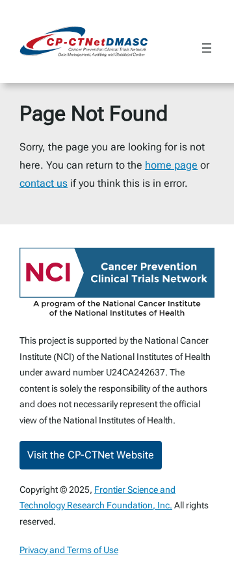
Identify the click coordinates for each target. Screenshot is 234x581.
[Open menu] (206, 48)
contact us (44, 183)
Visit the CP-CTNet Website (90, 455)
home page (171, 165)
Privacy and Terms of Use (69, 550)
